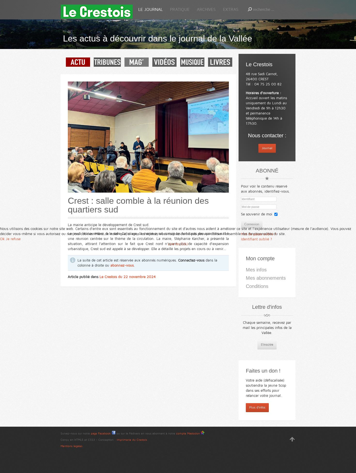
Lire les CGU (178, 244)
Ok (2, 239)
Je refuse (13, 239)
